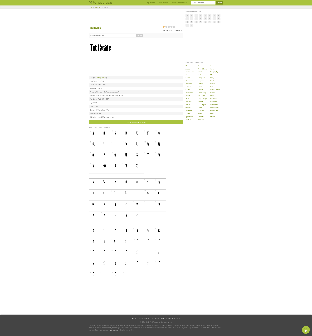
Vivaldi (212, 117)
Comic (187, 78)
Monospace (214, 102)
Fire (211, 87)
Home (91, 7)
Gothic (187, 90)
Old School (214, 105)
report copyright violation (117, 330)
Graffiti (200, 90)
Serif (212, 114)
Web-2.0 (188, 120)
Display (212, 81)
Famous (188, 87)
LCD (187, 99)
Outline (187, 108)
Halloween (189, 93)
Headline (213, 93)
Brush (200, 72)
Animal (212, 66)
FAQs (134, 318)
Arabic (187, 69)
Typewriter (189, 117)
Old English (202, 105)
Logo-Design (202, 99)
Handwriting (202, 93)
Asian (212, 69)
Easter (212, 84)
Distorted (188, 84)
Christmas (213, 75)
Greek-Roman (215, 90)
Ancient (200, 66)
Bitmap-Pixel (190, 72)
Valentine (201, 117)
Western (201, 120)
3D (186, 66)
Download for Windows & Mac (136, 122)
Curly (212, 78)
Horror (187, 96)
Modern (200, 102)
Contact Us (155, 318)
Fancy (200, 87)
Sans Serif (214, 111)
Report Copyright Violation (170, 318)
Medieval (213, 99)
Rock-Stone (214, 108)
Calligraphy (214, 72)
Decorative (189, 81)
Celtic (200, 75)
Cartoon (188, 75)
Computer (201, 78)
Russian (201, 111)
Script (200, 114)
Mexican (188, 102)
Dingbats (201, 81)
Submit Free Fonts (179, 3)
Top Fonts (150, 3)
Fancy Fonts (98, 7)
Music (187, 105)
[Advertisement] (136, 18)
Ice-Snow (201, 96)
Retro (200, 108)
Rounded (188, 111)
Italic (212, 96)
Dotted (200, 84)
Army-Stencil (202, 69)
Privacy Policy (144, 318)
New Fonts (163, 3)
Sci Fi (187, 114)
